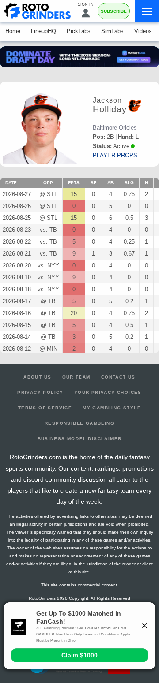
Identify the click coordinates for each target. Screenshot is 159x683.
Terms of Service (45, 407)
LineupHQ (43, 31)
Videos (143, 31)
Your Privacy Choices (108, 392)
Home (12, 31)
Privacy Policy (40, 392)
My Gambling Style (112, 407)
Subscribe (114, 11)
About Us (37, 377)
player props (115, 155)
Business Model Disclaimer (80, 438)
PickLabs (79, 31)
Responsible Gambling (79, 423)
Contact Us (118, 377)
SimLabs (112, 31)
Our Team (76, 377)
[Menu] (147, 11)
